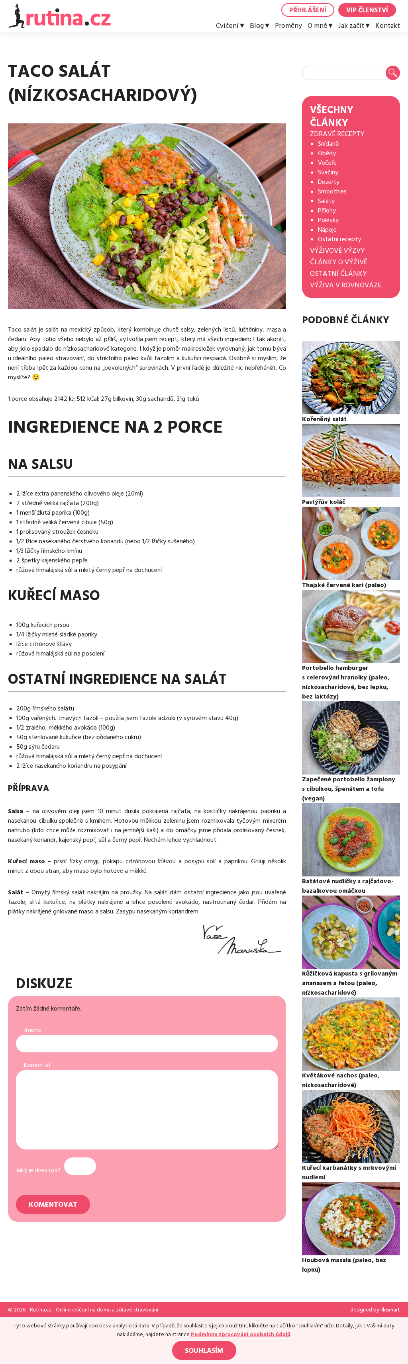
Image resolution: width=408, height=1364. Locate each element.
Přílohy (327, 210)
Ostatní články (338, 274)
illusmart (390, 1310)
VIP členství (367, 10)
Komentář (37, 1065)
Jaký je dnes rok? (38, 1170)
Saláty (326, 201)
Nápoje (327, 229)
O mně (317, 26)
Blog (257, 26)
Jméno (32, 1030)
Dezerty (328, 182)
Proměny (288, 26)
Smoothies (332, 191)
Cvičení (227, 26)
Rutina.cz (40, 1310)
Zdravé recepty (337, 134)
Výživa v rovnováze (345, 285)
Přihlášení (307, 10)
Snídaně (328, 143)
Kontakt (387, 26)
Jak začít (351, 26)
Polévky (328, 220)
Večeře (327, 162)
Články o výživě (338, 262)
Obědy (327, 153)
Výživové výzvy (337, 251)
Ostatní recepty (339, 239)
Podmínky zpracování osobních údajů (240, 1335)
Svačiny (328, 172)
